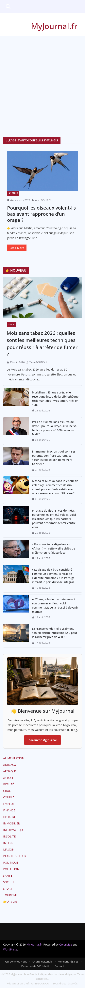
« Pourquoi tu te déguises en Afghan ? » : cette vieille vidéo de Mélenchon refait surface (53, 548)
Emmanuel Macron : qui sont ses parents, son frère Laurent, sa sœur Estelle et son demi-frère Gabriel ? (54, 458)
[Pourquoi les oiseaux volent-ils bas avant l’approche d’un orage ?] (42, 170)
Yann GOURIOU (43, 200)
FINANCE (9, 810)
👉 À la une (10, 901)
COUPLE (8, 797)
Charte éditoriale (42, 961)
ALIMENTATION (13, 758)
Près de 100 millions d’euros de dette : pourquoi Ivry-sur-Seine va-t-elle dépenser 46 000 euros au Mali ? (54, 428)
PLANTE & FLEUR (14, 856)
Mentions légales (68, 961)
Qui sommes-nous (16, 961)
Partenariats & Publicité (35, 966)
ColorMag (65, 944)
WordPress (10, 949)
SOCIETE (8, 882)
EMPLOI (8, 804)
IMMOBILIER (11, 823)
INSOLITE (9, 836)
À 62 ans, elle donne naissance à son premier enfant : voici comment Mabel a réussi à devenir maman (55, 605)
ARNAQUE (9, 771)
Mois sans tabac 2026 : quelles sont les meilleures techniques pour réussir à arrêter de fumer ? (42, 344)
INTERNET (10, 843)
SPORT (7, 888)
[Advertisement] (42, 80)
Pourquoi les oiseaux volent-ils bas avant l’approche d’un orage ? (41, 213)
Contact (59, 966)
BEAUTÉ (8, 784)
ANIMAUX (13, 193)
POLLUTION (11, 869)
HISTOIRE (9, 817)
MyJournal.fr (54, 26)
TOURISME (10, 895)
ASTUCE (8, 778)
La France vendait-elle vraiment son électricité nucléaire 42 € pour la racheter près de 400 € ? (54, 633)
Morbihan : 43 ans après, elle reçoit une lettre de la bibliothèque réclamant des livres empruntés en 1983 (55, 398)
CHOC (7, 791)
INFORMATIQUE (13, 830)
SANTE (11, 324)
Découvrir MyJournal (42, 740)
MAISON (8, 849)
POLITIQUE (10, 862)
